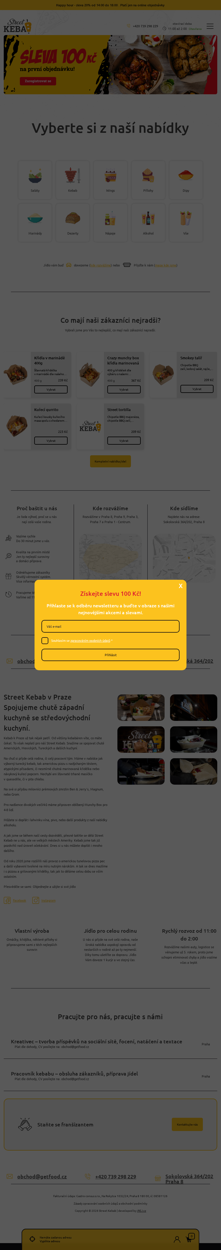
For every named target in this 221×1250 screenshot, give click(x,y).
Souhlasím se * (82, 640)
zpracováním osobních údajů (90, 640)
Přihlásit (111, 654)
